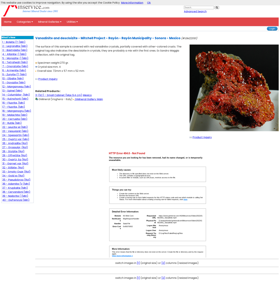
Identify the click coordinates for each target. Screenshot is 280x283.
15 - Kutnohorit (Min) (15, 99)
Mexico (87, 95)
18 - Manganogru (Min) (16, 111)
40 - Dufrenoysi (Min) (15, 200)
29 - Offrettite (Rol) (14, 155)
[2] (163, 263)
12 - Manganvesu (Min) (16, 86)
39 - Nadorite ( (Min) (15, 196)
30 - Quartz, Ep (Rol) (15, 159)
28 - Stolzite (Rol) (13, 151)
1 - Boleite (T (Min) (13, 42)
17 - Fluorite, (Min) (13, 107)
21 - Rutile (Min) (12, 123)
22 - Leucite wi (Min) (15, 127)
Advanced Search (195, 11)
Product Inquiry (48, 79)
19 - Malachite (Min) (14, 115)
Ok (149, 3)
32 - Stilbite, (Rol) (13, 167)
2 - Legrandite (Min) (15, 46)
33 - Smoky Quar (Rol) (16, 171)
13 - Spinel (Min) (12, 90)
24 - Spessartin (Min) (15, 135)
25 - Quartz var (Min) (15, 139)
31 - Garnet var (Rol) (15, 163)
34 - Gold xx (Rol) (13, 176)
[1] (138, 263)
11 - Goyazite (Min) (13, 82)
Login (272, 28)
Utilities (71, 22)
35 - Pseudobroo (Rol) (16, 180)
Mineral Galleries (49, 22)
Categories (24, 22)
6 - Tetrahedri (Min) (15, 62)
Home (8, 22)
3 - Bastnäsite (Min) (14, 50)
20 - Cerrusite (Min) (14, 119)
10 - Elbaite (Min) (13, 78)
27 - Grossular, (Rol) (15, 147)
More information (132, 3)
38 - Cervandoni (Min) (16, 192)
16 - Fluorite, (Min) (13, 103)
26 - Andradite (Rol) (15, 143)
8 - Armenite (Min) (14, 70)
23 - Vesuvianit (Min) (15, 131)
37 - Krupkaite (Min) (15, 188)
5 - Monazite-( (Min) (15, 58)
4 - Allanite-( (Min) (14, 54)
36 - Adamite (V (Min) (16, 184)
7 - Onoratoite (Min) (15, 66)
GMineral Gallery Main (88, 99)
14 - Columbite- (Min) (16, 95)
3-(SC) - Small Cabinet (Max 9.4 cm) (58, 95)
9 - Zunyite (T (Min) (14, 74)
